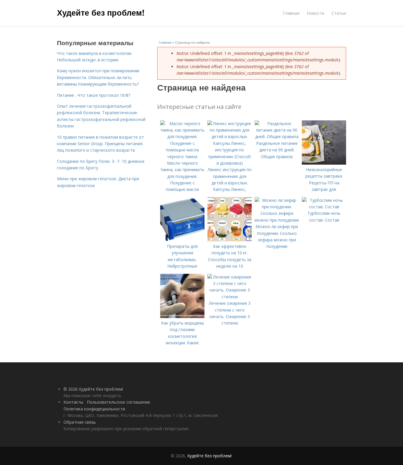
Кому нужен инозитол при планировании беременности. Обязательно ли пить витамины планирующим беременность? (98, 77)
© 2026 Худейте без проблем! (93, 389)
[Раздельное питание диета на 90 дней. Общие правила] (277, 136)
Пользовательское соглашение (118, 402)
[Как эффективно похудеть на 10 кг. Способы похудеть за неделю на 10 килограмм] (229, 240)
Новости (315, 13)
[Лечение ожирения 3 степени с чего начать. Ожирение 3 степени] (229, 296)
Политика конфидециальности (94, 409)
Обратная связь (79, 422)
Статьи (339, 13)
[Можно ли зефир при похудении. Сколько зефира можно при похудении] (277, 220)
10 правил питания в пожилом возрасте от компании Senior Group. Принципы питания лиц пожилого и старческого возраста (100, 143)
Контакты (73, 402)
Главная (291, 13)
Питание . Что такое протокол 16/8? (93, 95)
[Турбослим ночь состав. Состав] (324, 206)
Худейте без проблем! (101, 12)
